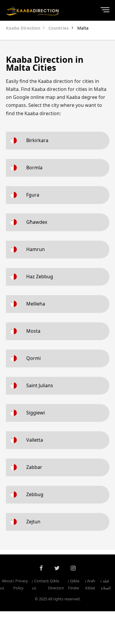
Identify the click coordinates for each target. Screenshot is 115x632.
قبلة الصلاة (106, 584)
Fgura (32, 195)
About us (6, 584)
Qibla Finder (73, 584)
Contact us (40, 584)
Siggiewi (35, 412)
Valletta (34, 440)
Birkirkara (37, 140)
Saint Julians (39, 385)
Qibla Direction (56, 584)
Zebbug (34, 494)
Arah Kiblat (90, 584)
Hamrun (35, 249)
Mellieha (35, 303)
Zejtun (33, 521)
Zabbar (34, 467)
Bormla (34, 167)
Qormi (33, 358)
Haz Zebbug (39, 276)
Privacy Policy (20, 584)
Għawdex (36, 222)
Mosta (33, 331)
